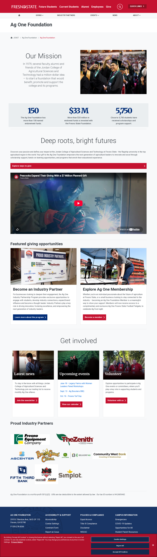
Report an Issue (52, 532)
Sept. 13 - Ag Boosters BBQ (72, 391)
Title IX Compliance (88, 523)
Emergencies (121, 519)
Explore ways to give (21, 166)
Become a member (93, 317)
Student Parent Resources (126, 532)
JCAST (16, 38)
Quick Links (136, 6)
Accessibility (51, 519)
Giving (39, 15)
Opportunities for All (124, 528)
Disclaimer (85, 528)
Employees (97, 6)
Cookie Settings (52, 523)
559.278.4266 (18, 526)
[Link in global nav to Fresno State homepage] (24, 6)
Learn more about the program (29, 317)
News (115, 15)
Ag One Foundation (29, 38)
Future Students (48, 6)
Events (94, 15)
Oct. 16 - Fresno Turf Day (71, 396)
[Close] (153, 545)
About (136, 15)
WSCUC (83, 532)
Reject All (120, 546)
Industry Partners (66, 15)
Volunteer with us (115, 400)
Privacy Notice (17, 542)
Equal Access (86, 519)
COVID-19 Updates (123, 523)
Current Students (69, 6)
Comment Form (52, 528)
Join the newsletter (26, 400)
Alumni (85, 6)
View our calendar (70, 404)
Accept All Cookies (120, 552)
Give (108, 6)
